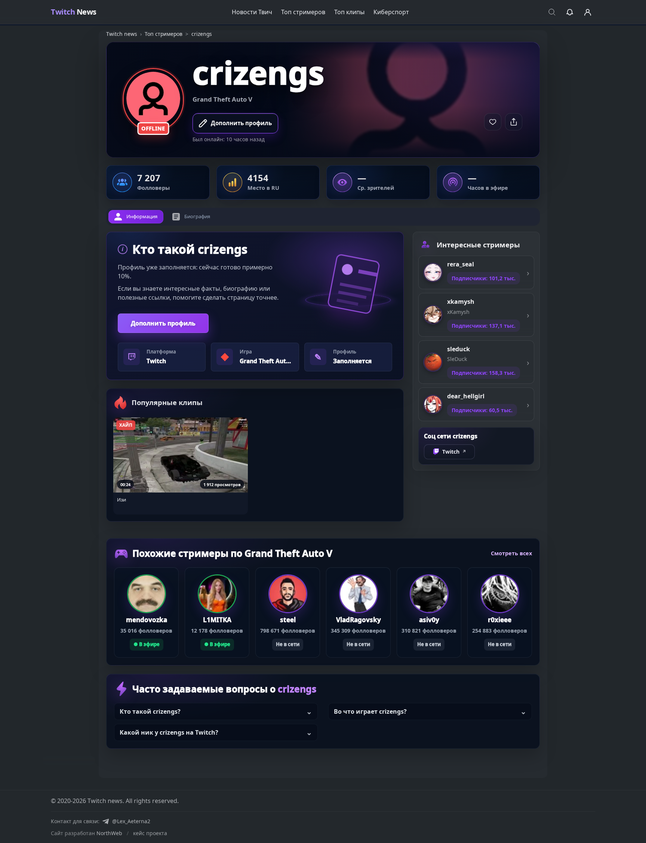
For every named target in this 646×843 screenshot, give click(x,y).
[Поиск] (551, 11)
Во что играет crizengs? (370, 711)
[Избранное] (569, 11)
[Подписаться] (492, 121)
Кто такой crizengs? (150, 711)
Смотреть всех (511, 553)
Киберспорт (391, 12)
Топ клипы (349, 12)
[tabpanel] (255, 377)
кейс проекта (150, 833)
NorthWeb (109, 833)
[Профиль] (587, 11)
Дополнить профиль (163, 323)
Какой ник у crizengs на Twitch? (169, 732)
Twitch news (121, 33)
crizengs (258, 72)
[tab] (135, 216)
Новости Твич (252, 12)
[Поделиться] (513, 121)
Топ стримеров (303, 12)
